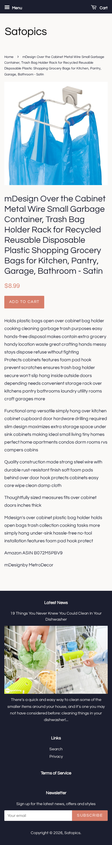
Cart (103, 8)
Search (56, 749)
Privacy (56, 757)
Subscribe (90, 815)
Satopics (72, 833)
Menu (16, 8)
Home (8, 57)
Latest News (56, 603)
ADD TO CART (24, 302)
